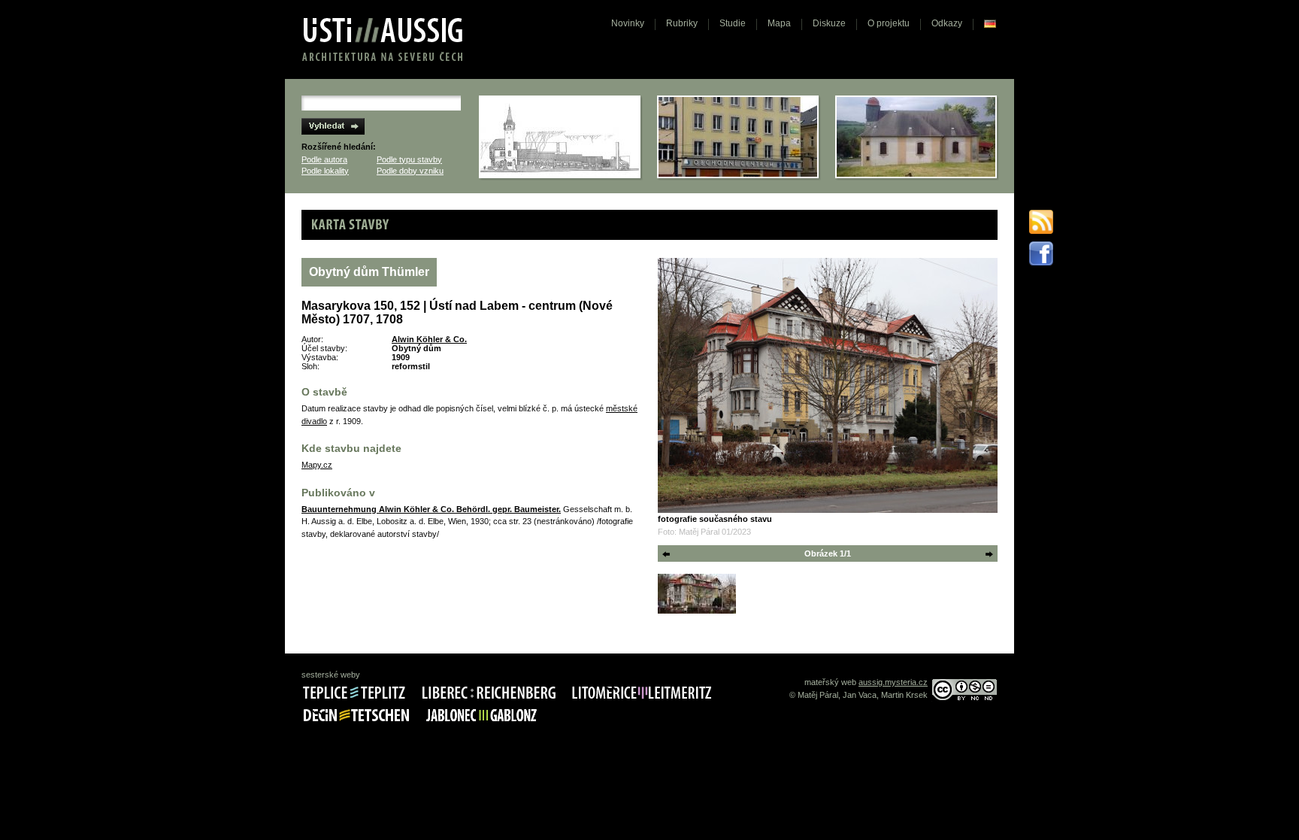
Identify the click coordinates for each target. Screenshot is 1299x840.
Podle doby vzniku (410, 170)
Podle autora (324, 159)
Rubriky (682, 23)
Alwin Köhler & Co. (429, 339)
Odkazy (946, 23)
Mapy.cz (316, 464)
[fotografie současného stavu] (828, 385)
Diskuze (829, 23)
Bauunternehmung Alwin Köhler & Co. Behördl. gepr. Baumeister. (431, 509)
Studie (732, 23)
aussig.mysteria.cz (893, 682)
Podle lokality (325, 170)
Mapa (779, 23)
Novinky (627, 23)
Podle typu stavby (409, 159)
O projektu (889, 23)
